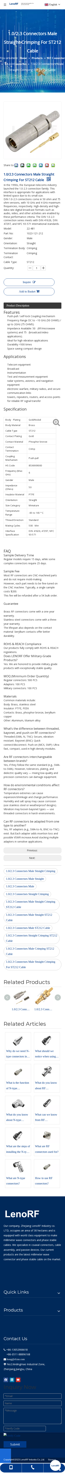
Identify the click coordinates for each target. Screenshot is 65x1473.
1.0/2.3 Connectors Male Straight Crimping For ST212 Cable (30, 964)
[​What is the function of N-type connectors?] (18, 1071)
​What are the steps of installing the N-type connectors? (18, 1150)
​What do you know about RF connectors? (46, 1086)
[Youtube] (18, 1379)
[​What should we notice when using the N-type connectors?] (47, 1040)
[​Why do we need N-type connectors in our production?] (18, 1040)
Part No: (8, 233)
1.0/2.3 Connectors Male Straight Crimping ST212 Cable (30, 904)
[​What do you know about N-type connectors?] (18, 1103)
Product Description (17, 305)
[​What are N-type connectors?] (18, 1167)
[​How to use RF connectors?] (47, 1167)
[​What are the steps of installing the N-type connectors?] (18, 1135)
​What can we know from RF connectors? (46, 1118)
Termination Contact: (11, 255)
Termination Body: (14, 248)
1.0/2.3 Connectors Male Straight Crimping (30, 871)
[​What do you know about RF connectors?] (47, 1071)
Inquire (27, 282)
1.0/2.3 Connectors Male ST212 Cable (28, 927)
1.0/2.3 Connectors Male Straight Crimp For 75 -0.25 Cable (21, 1009)
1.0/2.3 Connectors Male (20, 886)
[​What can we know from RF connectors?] (47, 1103)
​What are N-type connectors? (15, 1181)
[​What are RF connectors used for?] (47, 1135)
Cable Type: (10, 262)
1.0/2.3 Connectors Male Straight (25, 878)
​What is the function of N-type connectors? (17, 1086)
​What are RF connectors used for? (46, 1149)
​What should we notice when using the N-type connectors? (45, 1054)
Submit (15, 1444)
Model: (8, 228)
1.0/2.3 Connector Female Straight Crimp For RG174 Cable (43, 1009)
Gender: (8, 238)
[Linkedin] (12, 1379)
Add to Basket (27, 291)
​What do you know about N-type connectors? (17, 1118)
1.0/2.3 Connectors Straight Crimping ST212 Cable (31, 938)
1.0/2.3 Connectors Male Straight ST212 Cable (29, 917)
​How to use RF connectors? (44, 1181)
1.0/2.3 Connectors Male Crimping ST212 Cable (30, 951)
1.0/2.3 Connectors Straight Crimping (27, 894)
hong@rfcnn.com (16, 1359)
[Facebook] (6, 1379)
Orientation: (10, 243)
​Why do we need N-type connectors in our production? (17, 1054)
